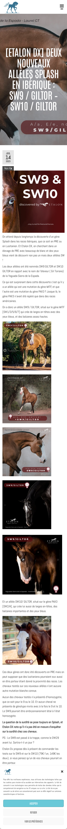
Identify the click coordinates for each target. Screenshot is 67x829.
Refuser (33, 812)
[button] (62, 771)
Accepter (33, 803)
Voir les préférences (33, 821)
